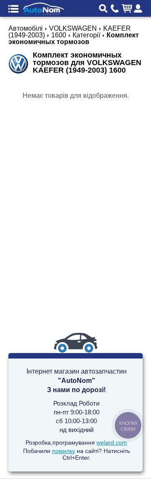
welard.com (111, 442)
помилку (63, 451)
